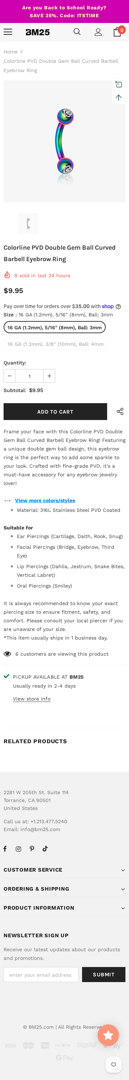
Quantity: (15, 362)
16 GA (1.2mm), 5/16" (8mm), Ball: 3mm (55, 327)
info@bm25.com (40, 829)
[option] (64, 141)
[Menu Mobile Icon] (8, 32)
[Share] (118, 411)
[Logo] (37, 32)
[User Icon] (98, 32)
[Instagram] (18, 848)
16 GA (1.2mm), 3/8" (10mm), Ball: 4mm (56, 344)
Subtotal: (15, 390)
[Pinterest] (31, 848)
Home (11, 52)
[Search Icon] (77, 32)
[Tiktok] (45, 848)
